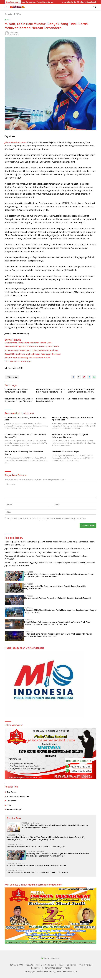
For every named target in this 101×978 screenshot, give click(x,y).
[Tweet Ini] (79, 377)
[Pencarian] (94, 7)
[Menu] (6, 7)
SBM (9, 805)
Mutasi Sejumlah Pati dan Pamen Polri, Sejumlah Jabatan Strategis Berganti (37, 552)
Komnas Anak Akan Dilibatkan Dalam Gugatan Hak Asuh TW (31, 350)
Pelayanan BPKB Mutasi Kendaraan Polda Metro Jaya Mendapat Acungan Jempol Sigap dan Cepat (46, 556)
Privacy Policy (85, 965)
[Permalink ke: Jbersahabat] (7, 33)
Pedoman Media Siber (52, 968)
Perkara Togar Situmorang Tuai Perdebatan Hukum (27, 357)
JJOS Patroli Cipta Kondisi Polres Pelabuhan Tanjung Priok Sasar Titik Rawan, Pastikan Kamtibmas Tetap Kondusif (58, 635)
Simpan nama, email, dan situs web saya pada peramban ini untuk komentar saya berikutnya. (46, 518)
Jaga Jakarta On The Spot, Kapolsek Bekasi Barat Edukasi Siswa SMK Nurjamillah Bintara (42, 548)
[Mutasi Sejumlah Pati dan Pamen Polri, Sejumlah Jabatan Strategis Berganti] (14, 600)
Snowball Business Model (18, 796)
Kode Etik (35, 968)
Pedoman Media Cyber (46, 965)
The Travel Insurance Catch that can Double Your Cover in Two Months (37, 872)
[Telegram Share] (89, 377)
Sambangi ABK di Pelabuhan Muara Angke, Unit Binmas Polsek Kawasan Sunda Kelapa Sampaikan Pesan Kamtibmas (59, 575)
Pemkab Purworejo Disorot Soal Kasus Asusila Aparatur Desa (32, 346)
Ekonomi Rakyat (14, 809)
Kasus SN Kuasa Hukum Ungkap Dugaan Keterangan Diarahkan (33, 354)
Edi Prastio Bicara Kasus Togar (18, 361)
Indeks (67, 968)
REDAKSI (29, 965)
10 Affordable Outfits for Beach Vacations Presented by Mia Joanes (36, 865)
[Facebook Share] (73, 377)
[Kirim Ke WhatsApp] (94, 377)
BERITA (8, 19)
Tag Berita (11, 792)
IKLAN (61, 965)
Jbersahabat (14, 32)
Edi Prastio (11, 801)
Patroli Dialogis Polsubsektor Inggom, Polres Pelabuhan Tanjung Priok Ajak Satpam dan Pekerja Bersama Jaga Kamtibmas (57, 623)
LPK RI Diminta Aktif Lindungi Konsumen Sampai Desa (28, 343)
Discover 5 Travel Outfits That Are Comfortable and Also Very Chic (36, 846)
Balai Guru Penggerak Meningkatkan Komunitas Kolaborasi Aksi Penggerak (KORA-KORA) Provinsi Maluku (55, 826)
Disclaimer (71, 965)
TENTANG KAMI (16, 965)
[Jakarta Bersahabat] (17, 7)
